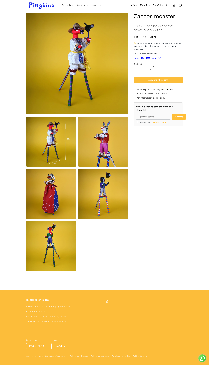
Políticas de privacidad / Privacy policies (46, 316)
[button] (167, 5)
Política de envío (140, 356)
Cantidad (138, 64)
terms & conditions (161, 122)
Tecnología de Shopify (57, 356)
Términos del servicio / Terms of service (46, 321)
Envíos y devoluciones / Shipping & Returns (48, 306)
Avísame (179, 116)
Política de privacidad (79, 356)
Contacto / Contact (36, 311)
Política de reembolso (100, 356)
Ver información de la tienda (150, 98)
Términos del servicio (121, 356)
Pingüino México (41, 356)
